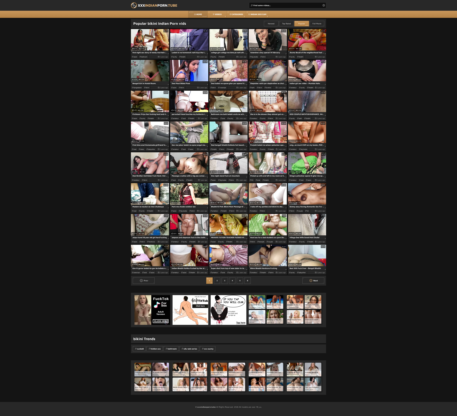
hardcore (152, 242)
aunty (175, 57)
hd (307, 211)
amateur (294, 88)
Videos (218, 14)
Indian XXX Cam (258, 14)
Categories (237, 14)
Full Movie (317, 23)
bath (252, 88)
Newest (271, 23)
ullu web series (190, 349)
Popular (301, 23)
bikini (264, 57)
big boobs (254, 57)
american (137, 272)
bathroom (172, 349)
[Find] (323, 5)
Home (199, 14)
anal (184, 118)
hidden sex (156, 349)
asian (135, 57)
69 (252, 180)
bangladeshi (138, 88)
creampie (223, 88)
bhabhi (183, 57)
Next (315, 281)
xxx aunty (208, 349)
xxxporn (157, 5)
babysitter (151, 149)
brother (268, 88)
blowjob (230, 149)
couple (300, 211)
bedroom (144, 57)
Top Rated (286, 23)
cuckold (140, 349)
